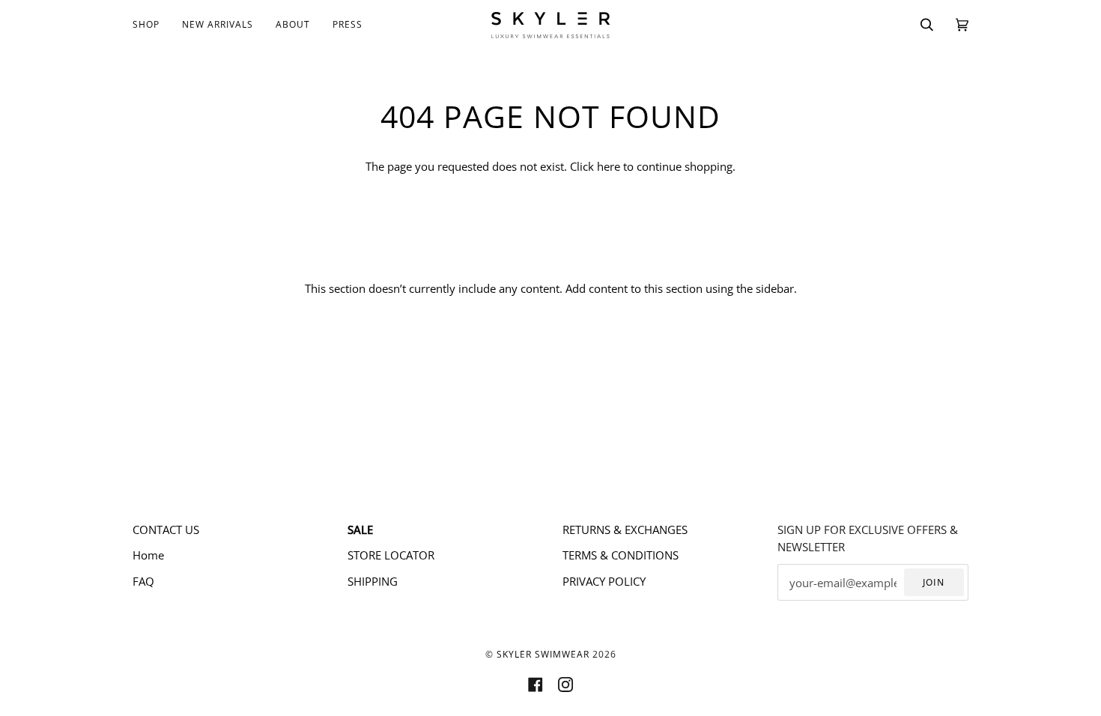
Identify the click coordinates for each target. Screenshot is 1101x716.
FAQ (143, 581)
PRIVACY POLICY (604, 581)
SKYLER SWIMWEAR (543, 654)
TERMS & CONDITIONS (620, 554)
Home (148, 554)
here (608, 166)
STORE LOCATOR (391, 554)
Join (933, 582)
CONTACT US (166, 529)
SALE (360, 529)
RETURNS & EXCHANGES (625, 529)
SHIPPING (373, 581)
